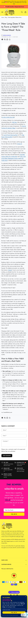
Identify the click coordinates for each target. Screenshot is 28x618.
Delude (9, 270)
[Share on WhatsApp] (7, 39)
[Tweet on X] (5, 39)
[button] (2, 12)
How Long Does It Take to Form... (15, 17)
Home (2, 17)
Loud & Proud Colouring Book (10, 135)
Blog (6, 17)
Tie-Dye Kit (19, 144)
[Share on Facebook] (2, 39)
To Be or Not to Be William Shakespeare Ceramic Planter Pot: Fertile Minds (13, 158)
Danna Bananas (7, 35)
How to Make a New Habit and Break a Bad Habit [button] (12, 359)
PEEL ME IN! (14, 514)
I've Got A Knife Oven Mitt (8, 117)
